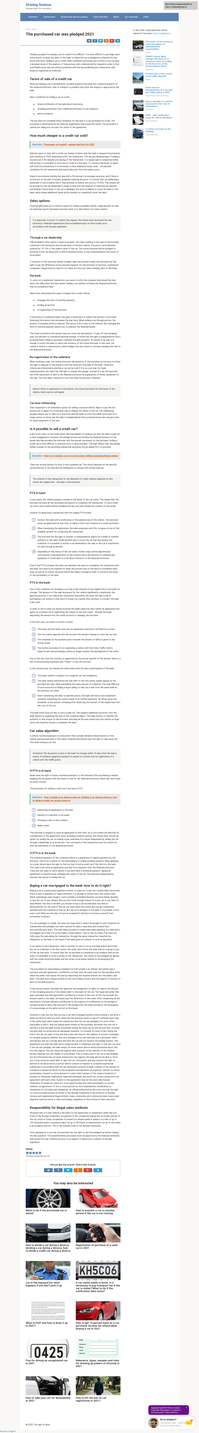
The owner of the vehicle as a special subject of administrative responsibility (159, 45)
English (12, 1431)
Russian (3, 1431)
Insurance (33, 17)
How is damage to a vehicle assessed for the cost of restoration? (159, 103)
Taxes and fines (100, 17)
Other (146, 17)
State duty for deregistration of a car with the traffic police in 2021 (159, 90)
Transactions (49, 17)
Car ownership (131, 17)
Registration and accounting (74, 17)
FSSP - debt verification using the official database (159, 116)
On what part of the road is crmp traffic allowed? (159, 75)
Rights (116, 17)
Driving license (38, 4)
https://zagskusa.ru (162, 33)
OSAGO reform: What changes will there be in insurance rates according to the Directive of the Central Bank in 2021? (159, 61)
